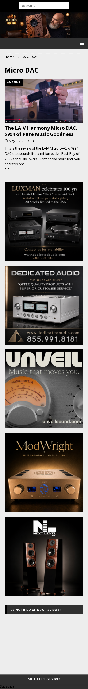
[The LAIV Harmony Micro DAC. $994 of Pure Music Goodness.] (44, 101)
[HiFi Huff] (44, 35)
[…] (7, 169)
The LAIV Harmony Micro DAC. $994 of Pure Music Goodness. (41, 131)
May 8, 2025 (17, 141)
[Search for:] (44, 5)
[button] (81, 43)
